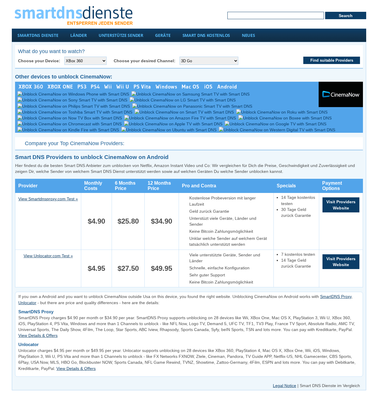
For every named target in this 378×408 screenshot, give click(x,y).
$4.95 (96, 268)
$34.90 (161, 221)
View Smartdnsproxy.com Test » (48, 198)
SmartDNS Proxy (335, 296)
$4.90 (96, 221)
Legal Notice (284, 385)
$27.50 (128, 268)
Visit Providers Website (341, 204)
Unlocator (27, 302)
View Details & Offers (38, 335)
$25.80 (128, 221)
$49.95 (161, 268)
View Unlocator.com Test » (48, 255)
